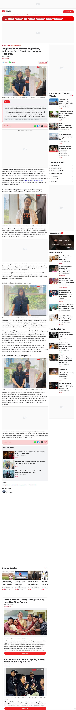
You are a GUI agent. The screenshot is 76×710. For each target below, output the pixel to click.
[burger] (73, 14)
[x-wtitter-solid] (42, 126)
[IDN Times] (6, 11)
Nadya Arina (27, 180)
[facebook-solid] (38, 126)
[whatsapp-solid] (35, 126)
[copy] (45, 126)
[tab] (7, 101)
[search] (61, 11)
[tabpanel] (25, 113)
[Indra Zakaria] (4, 491)
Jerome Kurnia (38, 180)
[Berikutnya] (48, 578)
